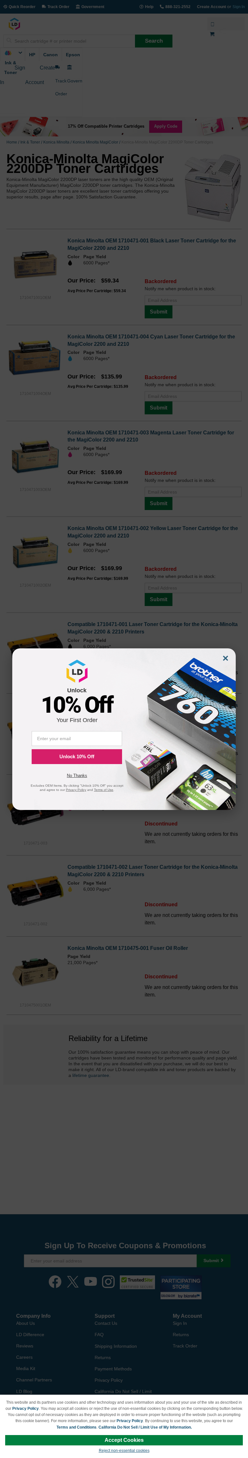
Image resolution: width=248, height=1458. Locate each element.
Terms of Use (103, 790)
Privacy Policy (25, 1408)
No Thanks (77, 775)
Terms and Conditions (77, 1427)
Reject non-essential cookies (124, 1450)
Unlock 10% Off (76, 756)
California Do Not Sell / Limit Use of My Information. (145, 1427)
